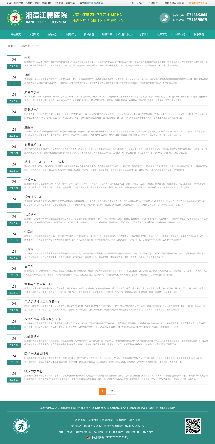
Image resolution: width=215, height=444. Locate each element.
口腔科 (28, 249)
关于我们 (94, 420)
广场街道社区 (125, 34)
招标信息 (89, 34)
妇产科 (28, 266)
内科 (27, 57)
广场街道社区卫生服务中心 (42, 301)
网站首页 (16, 34)
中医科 (28, 232)
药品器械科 (31, 336)
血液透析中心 (33, 144)
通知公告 (52, 34)
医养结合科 (31, 109)
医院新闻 (34, 34)
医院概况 (71, 34)
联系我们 (199, 34)
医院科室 (107, 34)
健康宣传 (162, 34)
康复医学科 (31, 92)
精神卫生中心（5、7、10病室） (45, 162)
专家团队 (144, 34)
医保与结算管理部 (36, 353)
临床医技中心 (33, 371)
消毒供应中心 (33, 197)
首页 (13, 46)
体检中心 (30, 179)
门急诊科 (30, 214)
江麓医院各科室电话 (173, 3)
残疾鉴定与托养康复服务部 (42, 319)
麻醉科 (28, 127)
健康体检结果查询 (197, 3)
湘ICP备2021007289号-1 (141, 432)
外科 (27, 75)
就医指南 (134, 420)
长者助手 (153, 3)
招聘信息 (181, 34)
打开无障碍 (138, 3)
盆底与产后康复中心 (38, 284)
